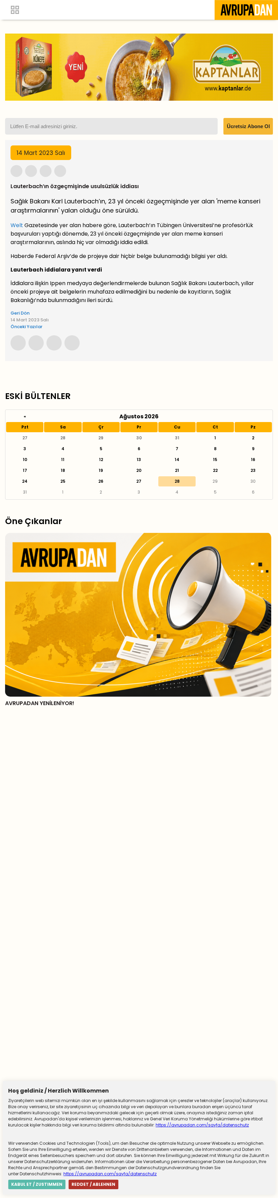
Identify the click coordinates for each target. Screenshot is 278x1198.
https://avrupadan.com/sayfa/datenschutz (202, 1125)
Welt (17, 225)
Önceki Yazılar (26, 326)
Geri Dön (20, 313)
